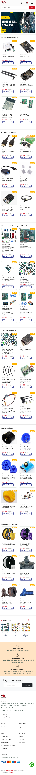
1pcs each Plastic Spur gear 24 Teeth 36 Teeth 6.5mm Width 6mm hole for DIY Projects (8, 478)
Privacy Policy (4, 736)
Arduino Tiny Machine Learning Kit (8, 57)
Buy (12, 62)
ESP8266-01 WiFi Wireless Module (25, 57)
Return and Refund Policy (8, 745)
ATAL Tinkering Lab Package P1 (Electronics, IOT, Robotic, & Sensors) (25, 280)
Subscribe (27, 685)
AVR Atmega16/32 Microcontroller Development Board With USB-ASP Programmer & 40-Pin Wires (8, 312)
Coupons (21, 739)
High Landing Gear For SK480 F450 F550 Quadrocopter (8, 381)
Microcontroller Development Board (5, 634)
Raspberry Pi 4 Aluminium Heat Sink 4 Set (26, 180)
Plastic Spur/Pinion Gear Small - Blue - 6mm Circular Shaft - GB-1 (26, 448)
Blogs (2, 730)
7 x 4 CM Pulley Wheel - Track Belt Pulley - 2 (8, 447)
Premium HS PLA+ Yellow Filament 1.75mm (8, 543)
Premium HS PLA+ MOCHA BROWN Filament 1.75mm (7, 602)
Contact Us (4, 748)
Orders (21, 736)
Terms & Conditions (6, 739)
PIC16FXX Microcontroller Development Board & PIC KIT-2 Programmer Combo (26, 311)
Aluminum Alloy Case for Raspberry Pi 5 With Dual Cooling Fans (8, 209)
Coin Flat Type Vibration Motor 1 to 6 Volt (26, 506)
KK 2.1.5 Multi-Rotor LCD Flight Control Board (25, 381)
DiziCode (11, 772)
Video (2, 733)
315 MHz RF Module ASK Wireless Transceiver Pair (25, 114)
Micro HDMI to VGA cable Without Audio (7, 179)
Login (20, 727)
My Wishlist (22, 733)
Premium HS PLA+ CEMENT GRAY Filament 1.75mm (25, 573)
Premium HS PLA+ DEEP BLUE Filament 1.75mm (26, 602)
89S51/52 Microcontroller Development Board (25, 246)
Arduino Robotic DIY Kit (16, 634)
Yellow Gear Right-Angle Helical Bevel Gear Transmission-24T (8, 507)
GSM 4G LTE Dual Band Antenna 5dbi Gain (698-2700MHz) (8, 85)
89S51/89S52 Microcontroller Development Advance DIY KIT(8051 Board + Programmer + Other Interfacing (8, 248)
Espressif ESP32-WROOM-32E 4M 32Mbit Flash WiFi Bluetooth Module (7, 115)
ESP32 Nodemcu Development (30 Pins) (26, 84)
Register (21, 730)
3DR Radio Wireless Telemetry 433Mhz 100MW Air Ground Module (25, 410)
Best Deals (22, 742)
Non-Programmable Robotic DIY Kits (26, 634)
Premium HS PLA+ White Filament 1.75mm (8, 572)
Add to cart (6, 62)
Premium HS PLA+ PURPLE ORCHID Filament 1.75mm (25, 544)
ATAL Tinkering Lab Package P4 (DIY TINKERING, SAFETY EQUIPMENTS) (8, 351)
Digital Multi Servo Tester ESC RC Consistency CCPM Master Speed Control (27, 478)
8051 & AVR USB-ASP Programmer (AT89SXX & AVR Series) (8, 279)
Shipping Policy (5, 742)
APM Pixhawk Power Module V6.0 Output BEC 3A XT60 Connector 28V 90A (8, 410)
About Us (3, 727)
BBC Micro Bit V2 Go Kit (26, 151)
